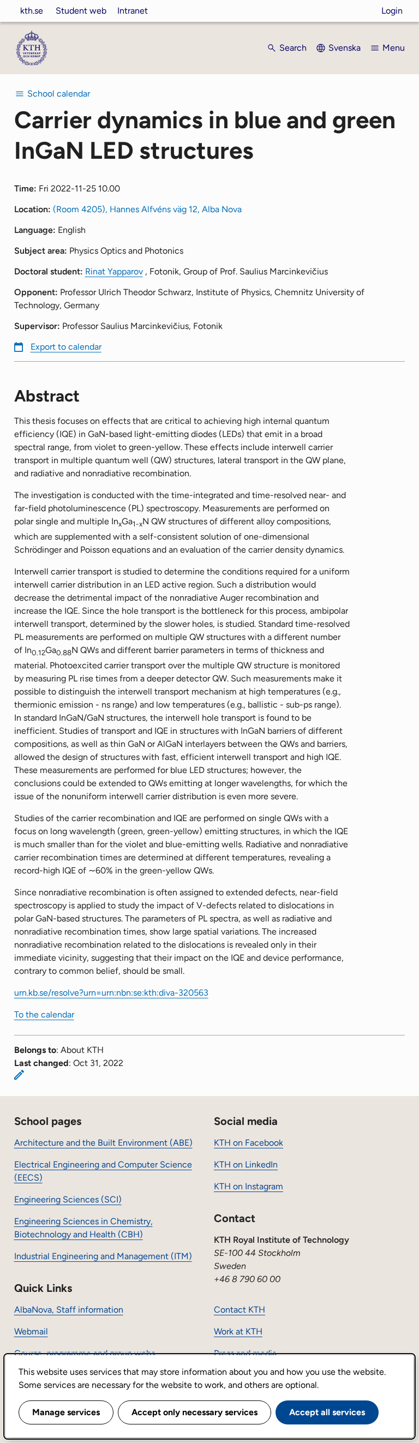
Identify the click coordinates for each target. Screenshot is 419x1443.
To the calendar (44, 1014)
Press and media (245, 1353)
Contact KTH (239, 1309)
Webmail (31, 1331)
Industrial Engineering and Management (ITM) (103, 1256)
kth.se (31, 10)
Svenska (344, 48)
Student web (81, 10)
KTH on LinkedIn (246, 1164)
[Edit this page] (19, 1075)
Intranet (132, 10)
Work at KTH (238, 1331)
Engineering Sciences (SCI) (68, 1199)
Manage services (66, 1412)
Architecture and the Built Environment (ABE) (103, 1142)
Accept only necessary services (194, 1412)
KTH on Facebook (248, 1142)
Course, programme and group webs (84, 1353)
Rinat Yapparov (114, 271)
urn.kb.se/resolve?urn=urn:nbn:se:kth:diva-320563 (111, 992)
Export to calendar (66, 347)
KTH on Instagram (248, 1186)
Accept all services (327, 1412)
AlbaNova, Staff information (68, 1309)
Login (392, 10)
